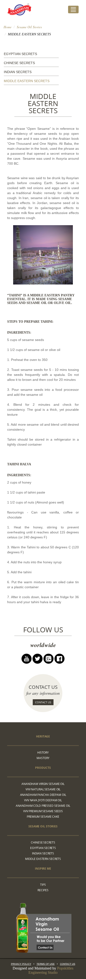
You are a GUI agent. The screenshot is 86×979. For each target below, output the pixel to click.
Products (43, 768)
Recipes (43, 890)
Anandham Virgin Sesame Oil (43, 784)
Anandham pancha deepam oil (43, 795)
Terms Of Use (46, 964)
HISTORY (43, 753)
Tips (43, 885)
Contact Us (43, 702)
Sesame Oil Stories (29, 27)
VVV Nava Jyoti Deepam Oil (43, 800)
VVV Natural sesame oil (43, 789)
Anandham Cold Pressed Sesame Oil (43, 806)
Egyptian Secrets (20, 54)
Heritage (43, 736)
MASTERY (43, 758)
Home (7, 27)
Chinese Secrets (19, 63)
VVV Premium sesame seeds (43, 811)
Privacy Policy (21, 964)
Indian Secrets (18, 72)
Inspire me (43, 869)
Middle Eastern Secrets (26, 81)
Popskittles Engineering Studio (50, 970)
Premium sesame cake (43, 817)
